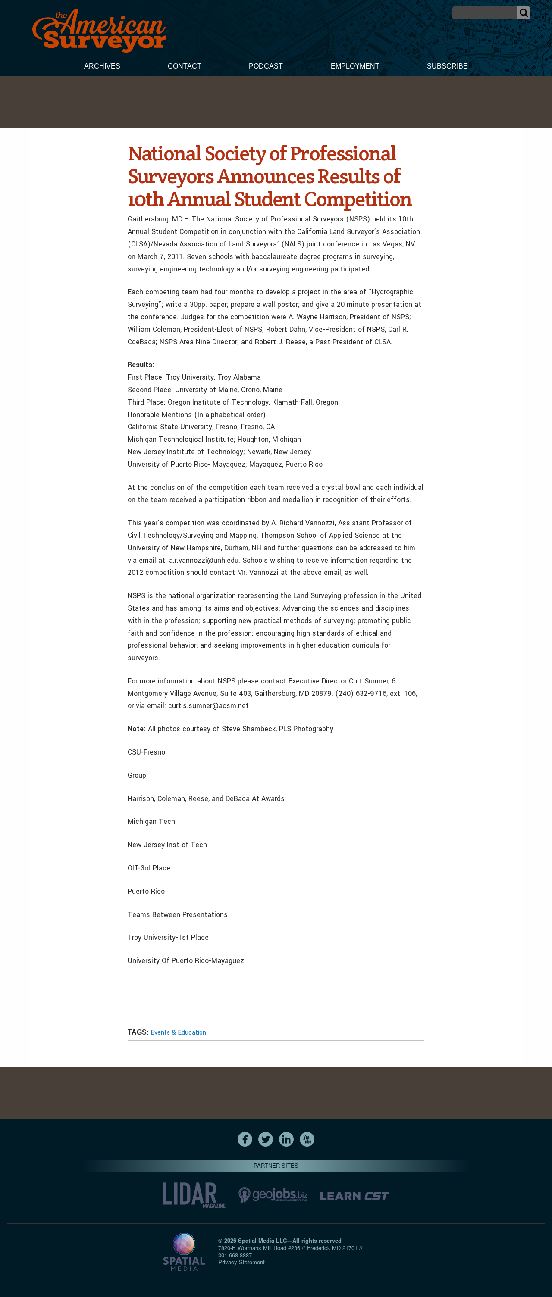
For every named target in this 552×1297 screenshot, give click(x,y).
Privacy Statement (241, 1262)
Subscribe (447, 66)
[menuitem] (102, 67)
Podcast (266, 66)
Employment (355, 66)
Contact (184, 66)
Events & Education (178, 1032)
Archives (102, 66)
